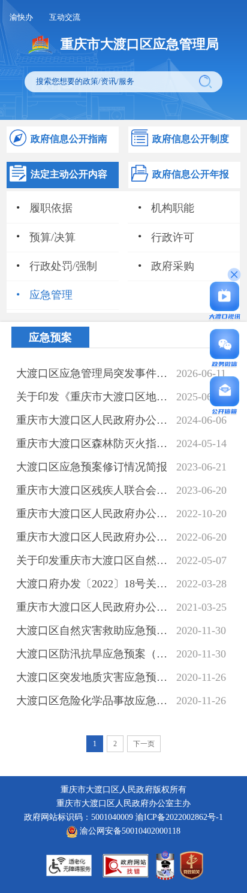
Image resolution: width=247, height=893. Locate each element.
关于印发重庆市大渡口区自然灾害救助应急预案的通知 (93, 560)
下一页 (144, 744)
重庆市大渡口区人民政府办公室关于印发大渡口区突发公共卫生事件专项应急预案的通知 (93, 607)
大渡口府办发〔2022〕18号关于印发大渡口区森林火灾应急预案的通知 (93, 584)
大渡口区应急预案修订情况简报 (91, 467)
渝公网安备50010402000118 (128, 830)
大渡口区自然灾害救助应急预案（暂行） (93, 630)
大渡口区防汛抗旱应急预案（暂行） (93, 654)
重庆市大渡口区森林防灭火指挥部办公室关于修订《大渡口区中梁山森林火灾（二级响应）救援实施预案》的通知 (93, 443)
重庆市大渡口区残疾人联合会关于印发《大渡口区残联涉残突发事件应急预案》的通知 (93, 490)
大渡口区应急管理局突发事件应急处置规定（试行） (93, 373)
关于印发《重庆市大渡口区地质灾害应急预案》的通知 (93, 397)
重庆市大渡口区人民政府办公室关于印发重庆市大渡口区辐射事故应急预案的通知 (93, 514)
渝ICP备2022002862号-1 (179, 817)
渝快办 (21, 17)
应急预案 (50, 337)
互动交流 (64, 17)
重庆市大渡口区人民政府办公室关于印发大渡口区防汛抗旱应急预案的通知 (93, 537)
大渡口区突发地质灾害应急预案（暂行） (93, 677)
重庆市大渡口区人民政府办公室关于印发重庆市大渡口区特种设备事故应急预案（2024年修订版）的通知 (93, 420)
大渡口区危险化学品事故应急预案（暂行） (93, 701)
